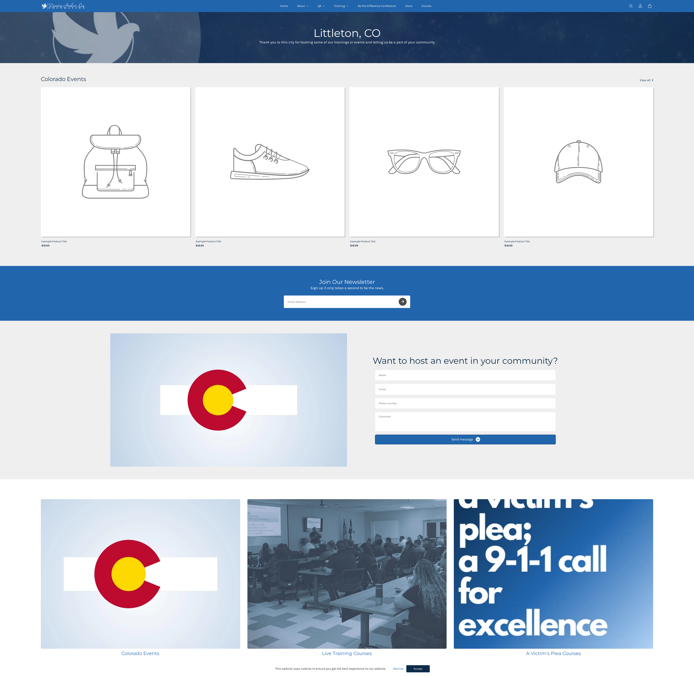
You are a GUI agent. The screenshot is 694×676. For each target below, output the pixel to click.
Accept (418, 668)
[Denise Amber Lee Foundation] (63, 6)
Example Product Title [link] (54, 241)
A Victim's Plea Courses (553, 653)
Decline (398, 668)
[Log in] (640, 6)
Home (284, 6)
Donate (426, 6)
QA (320, 6)
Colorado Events (140, 653)
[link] (115, 161)
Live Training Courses (347, 653)
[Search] (630, 6)
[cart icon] (649, 6)
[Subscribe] (403, 302)
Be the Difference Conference (377, 6)
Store (408, 6)
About (301, 6)
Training (340, 6)
